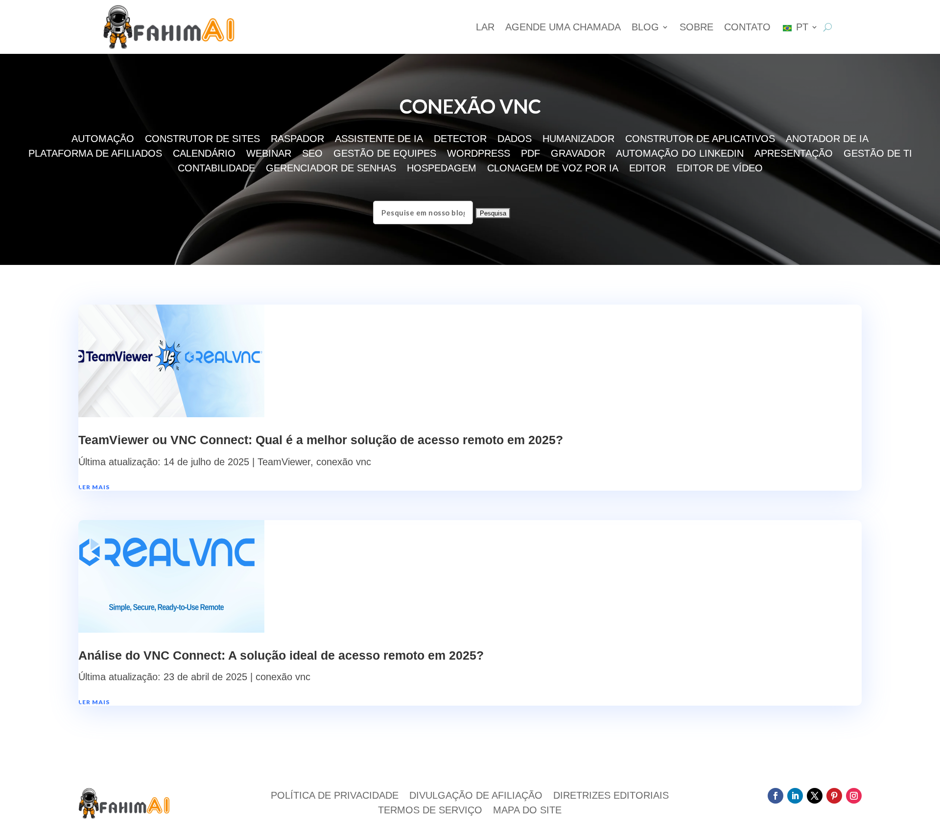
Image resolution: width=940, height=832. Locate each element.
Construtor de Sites (202, 139)
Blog (645, 27)
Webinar (268, 154)
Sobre (696, 27)
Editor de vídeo (720, 169)
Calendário (204, 154)
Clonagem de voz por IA (552, 169)
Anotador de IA (827, 139)
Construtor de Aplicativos (700, 139)
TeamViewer (284, 461)
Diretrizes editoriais (611, 796)
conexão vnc (343, 461)
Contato (747, 27)
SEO (312, 154)
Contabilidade (216, 169)
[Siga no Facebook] (775, 796)
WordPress (478, 154)
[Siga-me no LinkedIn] (795, 796)
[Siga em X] (814, 796)
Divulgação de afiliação (475, 796)
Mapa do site (527, 811)
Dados (514, 139)
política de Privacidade (335, 796)
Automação (102, 139)
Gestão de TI (878, 154)
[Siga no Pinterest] (834, 796)
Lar (485, 27)
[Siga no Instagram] (854, 796)
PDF (530, 154)
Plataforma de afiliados (95, 154)
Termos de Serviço (430, 811)
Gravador (578, 154)
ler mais (94, 487)
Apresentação (793, 154)
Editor (647, 169)
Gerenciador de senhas (331, 169)
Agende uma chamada (563, 27)
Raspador (297, 139)
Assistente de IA (379, 139)
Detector (460, 139)
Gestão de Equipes (384, 154)
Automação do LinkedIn (680, 154)
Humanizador (578, 139)
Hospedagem (441, 169)
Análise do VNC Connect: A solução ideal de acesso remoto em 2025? (281, 655)
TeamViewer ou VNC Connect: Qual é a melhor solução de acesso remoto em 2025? (320, 440)
